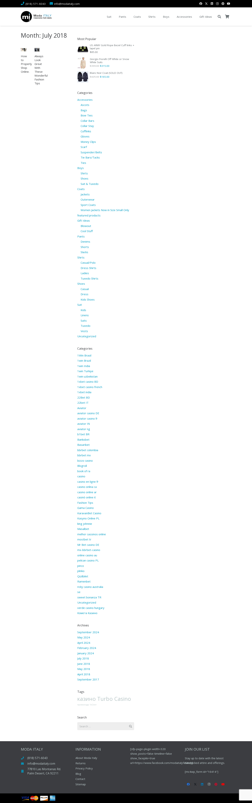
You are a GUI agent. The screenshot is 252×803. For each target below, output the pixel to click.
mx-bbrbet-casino (88, 550)
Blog (78, 774)
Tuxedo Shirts (89, 278)
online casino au (87, 555)
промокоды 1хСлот (86, 704)
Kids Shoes (88, 299)
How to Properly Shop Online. (26, 63)
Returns (80, 763)
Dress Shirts (88, 268)
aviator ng (83, 429)
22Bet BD (83, 397)
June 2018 (83, 664)
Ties (83, 163)
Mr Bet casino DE (88, 545)
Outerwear (88, 199)
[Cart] (227, 16)
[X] (206, 3)
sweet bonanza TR (89, 597)
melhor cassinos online (91, 534)
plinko (80, 571)
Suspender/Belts (91, 152)
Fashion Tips (85, 502)
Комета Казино (87, 613)
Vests (84, 331)
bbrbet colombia (87, 450)
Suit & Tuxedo (90, 184)
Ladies (85, 273)
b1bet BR (83, 434)
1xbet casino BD (87, 381)
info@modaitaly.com (41, 763)
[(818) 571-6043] (24, 758)
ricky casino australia (90, 587)
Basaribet (83, 445)
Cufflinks (86, 131)
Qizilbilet (82, 576)
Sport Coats (88, 205)
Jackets (85, 194)
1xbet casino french (89, 387)
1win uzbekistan (87, 376)
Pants (81, 236)
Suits (84, 320)
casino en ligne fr (88, 481)
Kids (83, 310)
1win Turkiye (85, 371)
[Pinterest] (223, 3)
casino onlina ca (87, 487)
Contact (80, 779)
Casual (85, 289)
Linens (85, 315)
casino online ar (87, 492)
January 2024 (85, 653)
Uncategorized (86, 336)
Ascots (85, 105)
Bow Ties (87, 115)
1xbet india (84, 392)
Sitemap (80, 784)
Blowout (86, 226)
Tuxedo (85, 326)
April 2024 (83, 643)
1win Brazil (84, 360)
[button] (219, 16)
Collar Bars (87, 121)
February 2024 (86, 648)
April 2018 (83, 674)
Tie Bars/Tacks (90, 157)
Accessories (85, 99)
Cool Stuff (87, 231)
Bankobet (83, 439)
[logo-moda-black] (36, 16)
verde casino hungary (90, 608)
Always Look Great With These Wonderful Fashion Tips (41, 69)
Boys (80, 168)
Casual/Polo (88, 262)
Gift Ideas (83, 220)
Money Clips (88, 142)
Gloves (85, 136)
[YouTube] (228, 3)
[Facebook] (200, 3)
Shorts (85, 247)
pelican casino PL (88, 560)
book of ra (83, 471)
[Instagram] (217, 3)
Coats (81, 189)
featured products (89, 215)
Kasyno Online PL (88, 518)
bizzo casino (85, 460)
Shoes (84, 178)
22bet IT (83, 402)
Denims (85, 241)
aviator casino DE (88, 413)
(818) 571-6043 (37, 758)
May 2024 (83, 637)
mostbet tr (84, 539)
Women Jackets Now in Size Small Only (105, 210)
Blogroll (82, 466)
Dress (84, 294)
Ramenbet (84, 581)
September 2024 (88, 632)
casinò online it (86, 497)
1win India (83, 366)
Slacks (84, 252)
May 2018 (83, 669)
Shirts (84, 173)
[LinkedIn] (212, 3)
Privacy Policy (84, 768)
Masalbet (83, 529)
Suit (79, 304)
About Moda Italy (86, 758)
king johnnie (84, 523)
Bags (84, 110)
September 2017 (88, 679)
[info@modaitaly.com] (24, 763)
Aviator (81, 408)
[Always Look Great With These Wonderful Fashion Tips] (37, 49)
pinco (80, 566)
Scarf (84, 147)
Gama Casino (85, 508)
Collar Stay (87, 126)
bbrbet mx (84, 455)
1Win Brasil (84, 355)
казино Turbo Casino (104, 698)
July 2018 (83, 658)
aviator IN (83, 423)
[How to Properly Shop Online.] (23, 49)
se (78, 592)
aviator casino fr (87, 418)
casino (81, 476)
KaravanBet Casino (89, 513)
